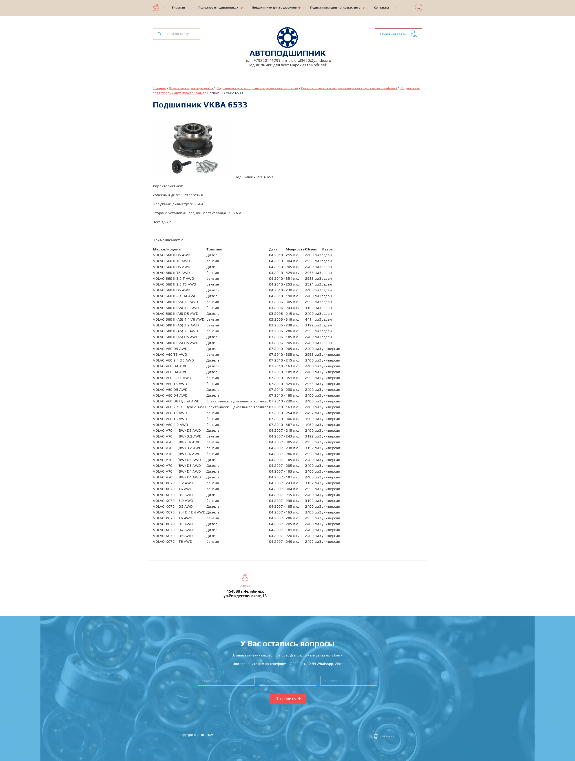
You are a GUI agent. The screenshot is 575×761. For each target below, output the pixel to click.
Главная (159, 88)
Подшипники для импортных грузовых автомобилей (257, 88)
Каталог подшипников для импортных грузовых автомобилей (349, 88)
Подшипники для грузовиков (191, 88)
